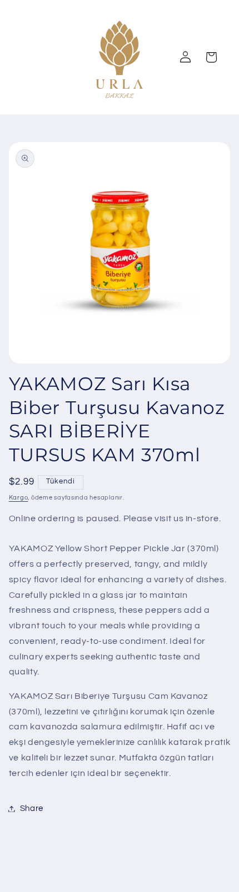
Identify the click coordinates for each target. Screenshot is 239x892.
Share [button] (31, 808)
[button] (211, 57)
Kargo (18, 498)
